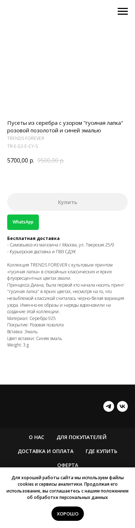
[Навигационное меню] (123, 11)
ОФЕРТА (67, 465)
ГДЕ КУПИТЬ (101, 451)
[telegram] (108, 406)
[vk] (122, 406)
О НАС (36, 437)
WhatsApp (23, 222)
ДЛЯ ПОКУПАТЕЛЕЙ (82, 437)
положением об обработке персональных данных (78, 494)
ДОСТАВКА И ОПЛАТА (45, 451)
